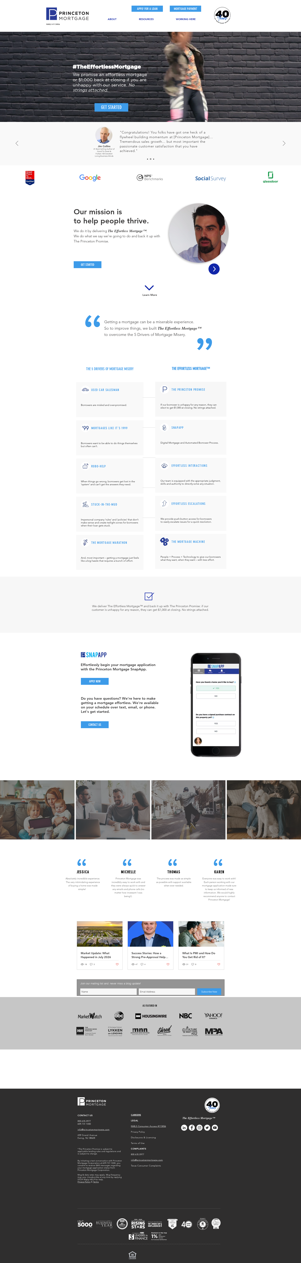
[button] (112, 17)
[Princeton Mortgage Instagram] (199, 1128)
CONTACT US (85, 1115)
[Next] (284, 143)
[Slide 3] (153, 159)
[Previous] (17, 143)
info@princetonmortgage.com (94, 1129)
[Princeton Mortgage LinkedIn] (184, 1128)
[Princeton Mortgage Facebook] (192, 1128)
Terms (96, 1182)
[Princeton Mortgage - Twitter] (207, 1128)
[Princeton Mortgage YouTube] (215, 1128)
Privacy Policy (84, 1182)
